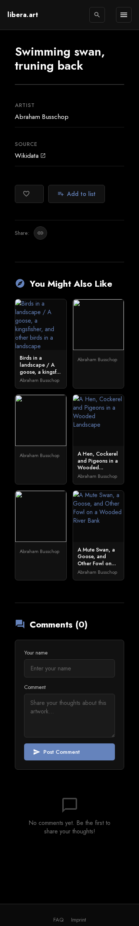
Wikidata (30, 155)
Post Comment (56, 752)
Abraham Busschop (42, 116)
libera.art (22, 15)
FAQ (58, 919)
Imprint (78, 919)
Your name (36, 652)
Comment (35, 687)
